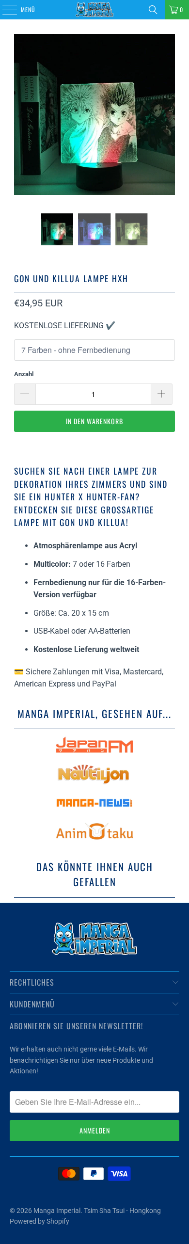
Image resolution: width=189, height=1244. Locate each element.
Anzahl (23, 374)
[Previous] (21, 116)
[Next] (167, 116)
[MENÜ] (4, 9)
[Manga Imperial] (94, 9)
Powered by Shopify (39, 1221)
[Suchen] (153, 9)
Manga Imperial (56, 1210)
